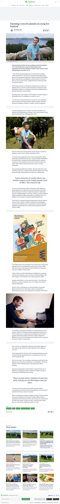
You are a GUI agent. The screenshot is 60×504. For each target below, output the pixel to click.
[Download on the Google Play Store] (56, 499)
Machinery (31, 5)
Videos (43, 5)
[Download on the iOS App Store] (49, 499)
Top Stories (13, 5)
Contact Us (31, 502)
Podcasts (47, 5)
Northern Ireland (37, 5)
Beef (17, 5)
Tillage (27, 5)
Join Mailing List (25, 499)
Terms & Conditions (37, 502)
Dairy (20, 5)
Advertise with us (50, 502)
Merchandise (56, 502)
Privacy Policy (44, 502)
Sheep (23, 5)
